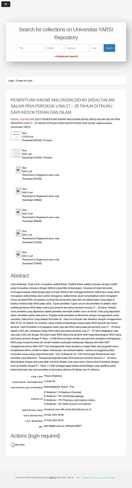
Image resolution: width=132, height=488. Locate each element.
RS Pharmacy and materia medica (77, 400)
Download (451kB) (32, 179)
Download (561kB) (32, 140)
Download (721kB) (32, 242)
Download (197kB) (32, 157)
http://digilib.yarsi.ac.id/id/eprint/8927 (63, 426)
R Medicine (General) (70, 392)
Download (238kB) (32, 200)
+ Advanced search (66, 56)
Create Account (24, 80)
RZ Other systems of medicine (75, 404)
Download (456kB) (32, 221)
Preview (48, 140)
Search (109, 48)
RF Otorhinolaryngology (71, 396)
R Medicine (50, 392)
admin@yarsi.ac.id (81, 409)
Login (11, 80)
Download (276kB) (32, 263)
